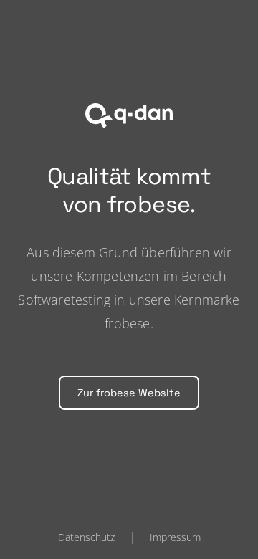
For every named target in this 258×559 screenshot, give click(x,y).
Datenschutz (86, 537)
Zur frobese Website (129, 392)
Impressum (175, 537)
